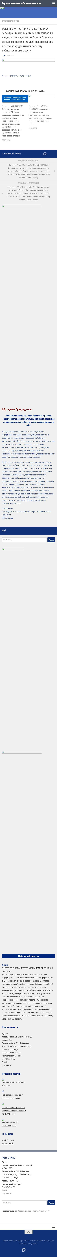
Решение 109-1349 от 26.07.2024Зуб (16, 76)
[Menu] (53, 3)
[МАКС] (45, 153)
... (24, 1019)
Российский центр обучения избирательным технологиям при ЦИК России (14, 1110)
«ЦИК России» (8, 1140)
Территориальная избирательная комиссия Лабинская (22, 3)
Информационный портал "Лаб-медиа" (33, 1211)
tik (4, 55)
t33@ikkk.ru (6, 1065)
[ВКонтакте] (49, 153)
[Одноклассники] (53, 153)
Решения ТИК (13, 21)
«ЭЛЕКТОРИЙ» (8, 1143)
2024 (4, 21)
